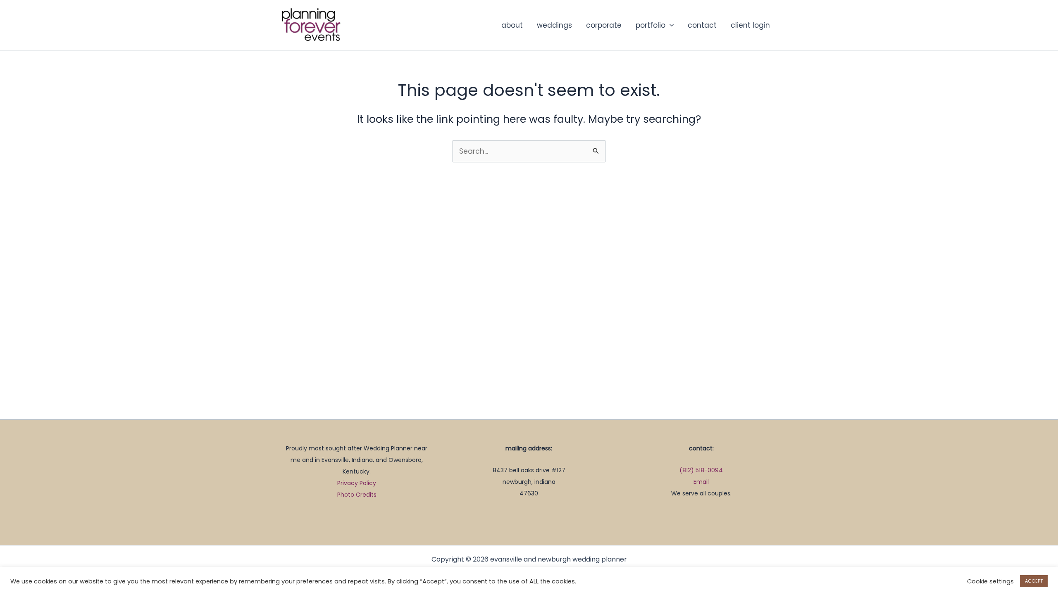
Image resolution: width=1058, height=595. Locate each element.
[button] (669, 25)
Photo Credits (356, 494)
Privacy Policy (356, 483)
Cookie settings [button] (990, 581)
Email (701, 482)
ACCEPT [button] (1034, 581)
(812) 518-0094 (701, 470)
